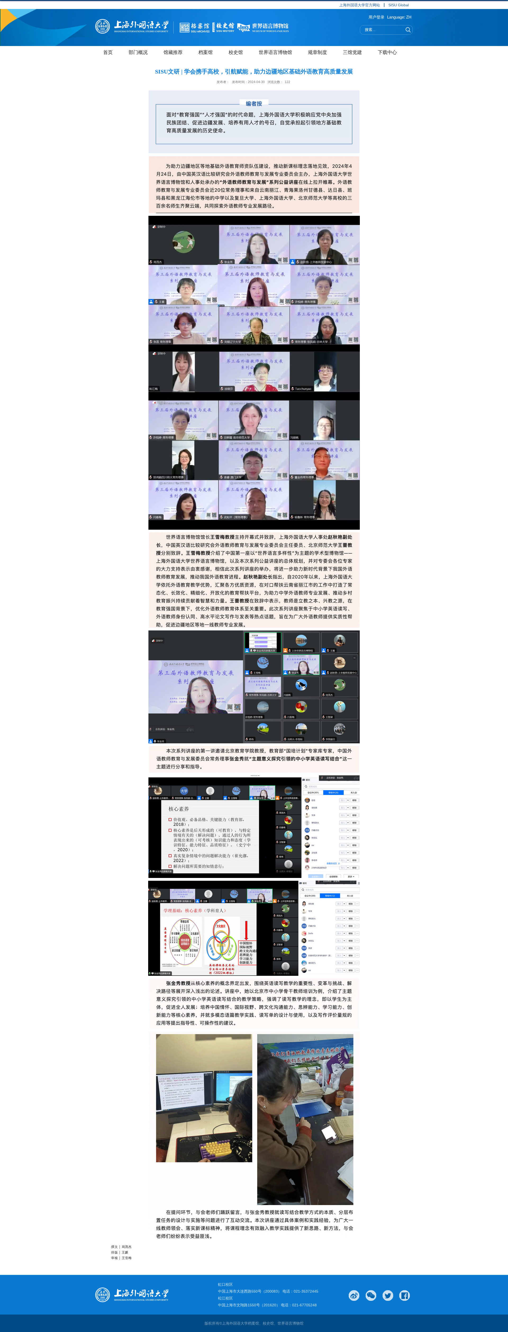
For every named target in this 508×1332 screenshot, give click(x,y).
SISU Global (398, 5)
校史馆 (236, 52)
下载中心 (387, 52)
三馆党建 (352, 52)
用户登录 (376, 17)
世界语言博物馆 (275, 52)
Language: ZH (399, 17)
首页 (108, 52)
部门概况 (138, 52)
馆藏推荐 (173, 52)
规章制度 (317, 52)
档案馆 (205, 52)
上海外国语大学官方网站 (359, 5)
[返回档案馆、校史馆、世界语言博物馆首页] (192, 27)
